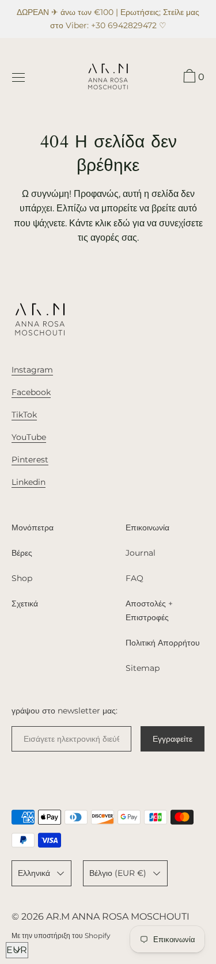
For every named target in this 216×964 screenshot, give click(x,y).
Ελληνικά (34, 873)
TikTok (24, 414)
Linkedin (29, 482)
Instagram (32, 370)
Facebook (31, 392)
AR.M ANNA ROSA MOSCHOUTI (118, 916)
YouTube (29, 437)
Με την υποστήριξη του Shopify (61, 935)
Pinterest (30, 459)
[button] (192, 77)
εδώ (121, 223)
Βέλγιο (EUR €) (117, 873)
